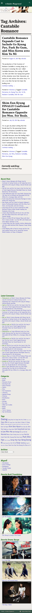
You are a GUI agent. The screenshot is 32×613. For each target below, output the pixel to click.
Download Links (6, 384)
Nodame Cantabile (8, 94)
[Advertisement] (13, 264)
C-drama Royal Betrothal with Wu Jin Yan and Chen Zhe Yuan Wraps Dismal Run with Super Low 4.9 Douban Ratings (15, 214)
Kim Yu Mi (22, 92)
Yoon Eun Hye (12, 445)
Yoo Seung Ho (21, 445)
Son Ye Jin (13, 443)
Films (3, 389)
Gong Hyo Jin (11, 419)
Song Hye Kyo (15, 440)
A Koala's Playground (13, 3)
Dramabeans (5, 463)
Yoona (6, 445)
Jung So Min (15, 424)
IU (8, 422)
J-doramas (4, 392)
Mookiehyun (5, 466)
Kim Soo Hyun (15, 426)
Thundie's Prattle (6, 468)
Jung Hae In (10, 424)
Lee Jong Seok (19, 429)
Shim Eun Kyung (7, 156)
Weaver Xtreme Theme (26, 611)
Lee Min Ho (7, 432)
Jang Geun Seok (13, 422)
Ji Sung (5, 424)
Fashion (4, 387)
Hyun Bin (4, 422)
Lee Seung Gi (17, 432)
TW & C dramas (6, 410)
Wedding (23, 443)
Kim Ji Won (26, 424)
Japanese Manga (6, 394)
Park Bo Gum (19, 94)
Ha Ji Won (23, 419)
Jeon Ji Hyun (21, 422)
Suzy (18, 443)
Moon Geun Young (11, 434)
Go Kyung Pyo (13, 92)
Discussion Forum (6, 382)
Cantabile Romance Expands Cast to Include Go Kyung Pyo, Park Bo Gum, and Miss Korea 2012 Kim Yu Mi (16, 46)
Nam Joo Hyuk (20, 434)
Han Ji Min (29, 419)
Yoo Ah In (3, 445)
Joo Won (11, 154)
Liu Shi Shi (24, 432)
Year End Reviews (6, 412)
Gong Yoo (18, 419)
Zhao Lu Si (28, 445)
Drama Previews (6, 385)
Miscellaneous (5, 398)
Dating (4, 419)
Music (3, 399)
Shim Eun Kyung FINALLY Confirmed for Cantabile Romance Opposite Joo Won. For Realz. (15, 109)
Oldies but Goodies (7, 405)
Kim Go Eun (21, 424)
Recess (3, 408)
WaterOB (4, 470)
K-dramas (12, 90)
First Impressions (6, 391)
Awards (4, 378)
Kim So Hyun (4, 426)
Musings (4, 401)
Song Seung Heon (6, 443)
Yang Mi (27, 443)
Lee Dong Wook (10, 429)
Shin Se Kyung (7, 440)
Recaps (4, 406)
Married (3, 434)
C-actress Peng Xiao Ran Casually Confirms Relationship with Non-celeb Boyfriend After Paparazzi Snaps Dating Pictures (16, 225)
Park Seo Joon (18, 437)
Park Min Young (9, 437)
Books (3, 380)
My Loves (4, 403)
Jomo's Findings (6, 464)
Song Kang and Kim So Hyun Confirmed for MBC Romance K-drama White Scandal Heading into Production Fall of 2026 (15, 209)
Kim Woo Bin (24, 426)
